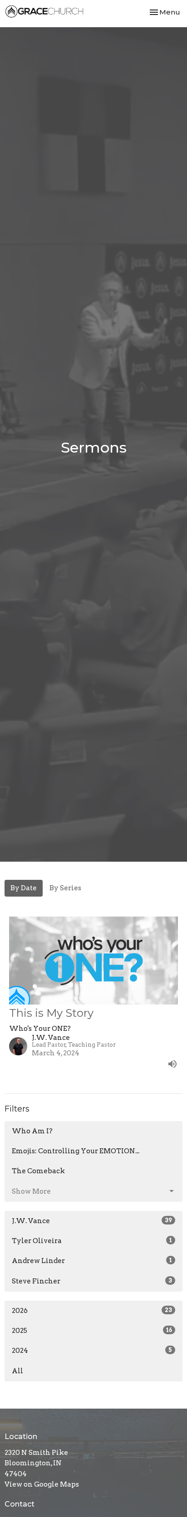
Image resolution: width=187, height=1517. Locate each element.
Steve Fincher (92, 1281)
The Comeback (38, 1171)
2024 (92, 1350)
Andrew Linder (92, 1261)
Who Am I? (32, 1131)
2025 (92, 1331)
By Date (23, 888)
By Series (65, 888)
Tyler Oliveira (92, 1241)
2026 (92, 1311)
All (17, 1371)
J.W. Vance (92, 1221)
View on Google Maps (42, 1484)
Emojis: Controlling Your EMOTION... (75, 1151)
